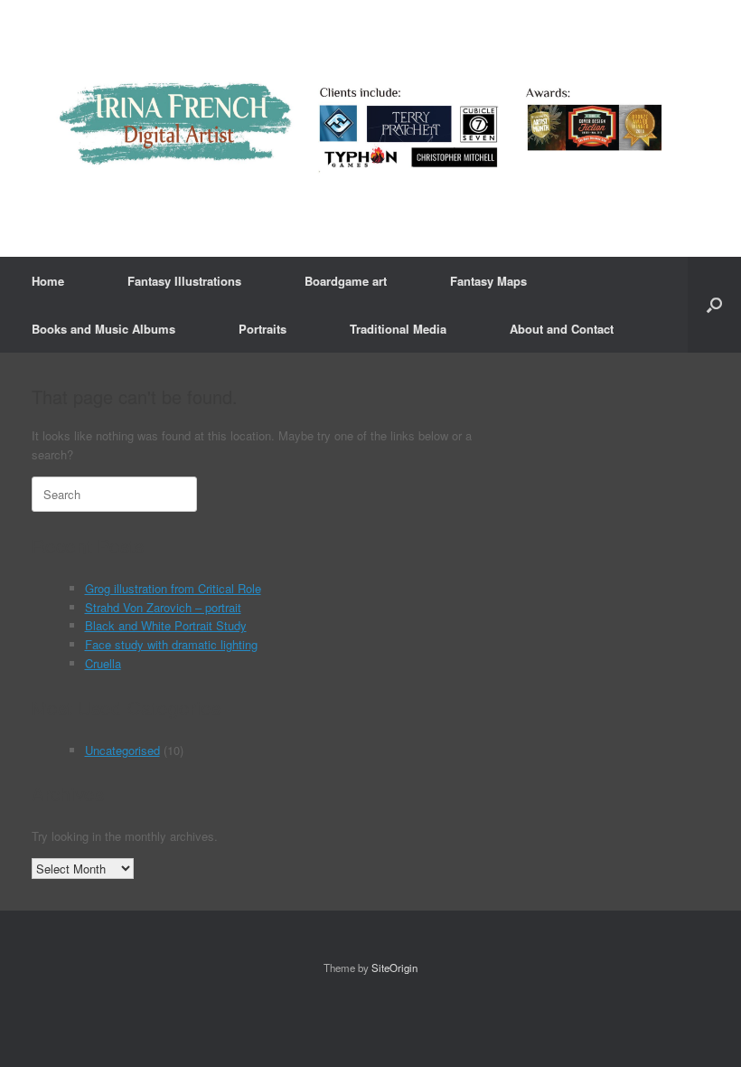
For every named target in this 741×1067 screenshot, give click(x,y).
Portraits (262, 328)
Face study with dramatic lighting (171, 644)
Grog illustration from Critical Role (173, 588)
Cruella (103, 663)
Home (48, 280)
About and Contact (562, 328)
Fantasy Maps (488, 280)
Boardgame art (346, 280)
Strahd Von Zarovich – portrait (163, 607)
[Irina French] (359, 128)
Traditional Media (398, 328)
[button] (714, 305)
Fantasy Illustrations (184, 280)
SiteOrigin (394, 967)
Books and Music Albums (103, 328)
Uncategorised (122, 750)
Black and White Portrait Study (166, 625)
